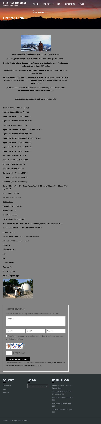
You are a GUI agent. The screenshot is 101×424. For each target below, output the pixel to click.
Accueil (35, 4)
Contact (81, 4)
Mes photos (48, 4)
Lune (4, 389)
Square (16, 420)
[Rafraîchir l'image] (24, 344)
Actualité (5, 385)
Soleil (4, 392)
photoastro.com (14, 3)
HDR (58, 4)
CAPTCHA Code (18, 353)
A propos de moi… (39, 12)
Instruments (70, 4)
